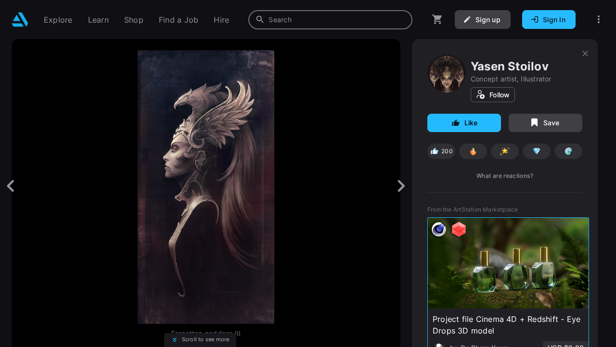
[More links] (598, 19)
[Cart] (437, 19)
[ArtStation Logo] (20, 19)
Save (551, 123)
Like (471, 123)
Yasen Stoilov (510, 66)
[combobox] (330, 19)
